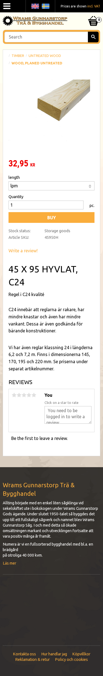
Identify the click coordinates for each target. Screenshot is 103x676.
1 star (14, 395)
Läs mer (9, 563)
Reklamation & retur (32, 659)
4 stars (28, 395)
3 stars (23, 395)
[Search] (93, 37)
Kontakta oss (24, 654)
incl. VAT (93, 6)
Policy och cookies (71, 659)
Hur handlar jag (54, 654)
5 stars (33, 395)
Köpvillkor (81, 654)
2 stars (18, 395)
